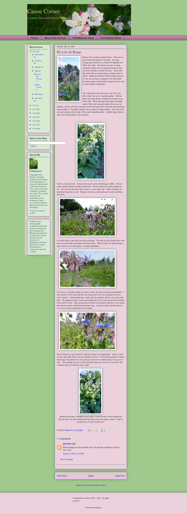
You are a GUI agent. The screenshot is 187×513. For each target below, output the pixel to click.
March (38, 94)
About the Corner (55, 37)
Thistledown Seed (83, 37)
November (39, 54)
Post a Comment (66, 459)
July (36, 71)
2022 (34, 51)
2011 (34, 124)
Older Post (120, 475)
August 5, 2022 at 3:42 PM (73, 453)
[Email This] (94, 430)
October (38, 61)
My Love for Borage (37, 77)
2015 (34, 109)
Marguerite (37, 171)
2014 (34, 113)
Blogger (98, 507)
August (38, 67)
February (38, 98)
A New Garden (37, 87)
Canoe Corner (43, 11)
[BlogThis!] (96, 430)
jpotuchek (67, 443)
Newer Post (62, 475)
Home (34, 37)
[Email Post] (89, 430)
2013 (34, 117)
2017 (34, 105)
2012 (34, 121)
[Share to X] (99, 430)
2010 (34, 128)
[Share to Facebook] (101, 430)
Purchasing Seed (110, 37)
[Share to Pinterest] (104, 430)
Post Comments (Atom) (96, 485)
